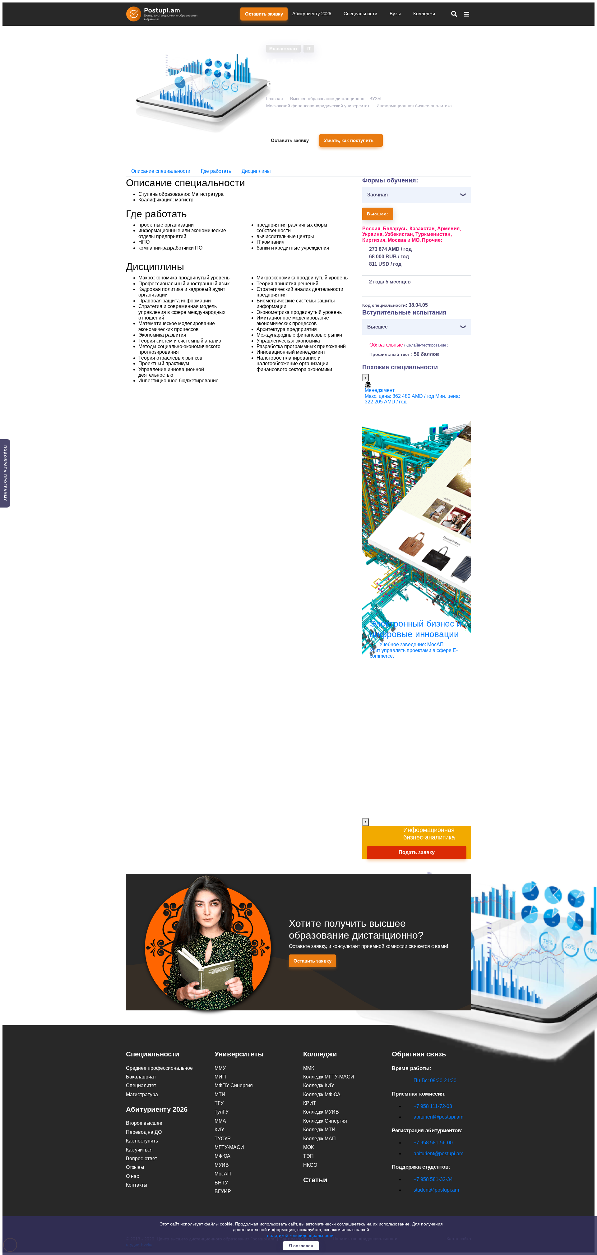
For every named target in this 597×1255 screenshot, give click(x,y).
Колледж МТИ (319, 1129)
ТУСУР (223, 1138)
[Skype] (395, 1200)
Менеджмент (283, 48)
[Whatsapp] (408, 1200)
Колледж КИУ (318, 1085)
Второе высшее (144, 1123)
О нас (132, 1176)
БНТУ (221, 1182)
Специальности (361, 13)
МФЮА (222, 1156)
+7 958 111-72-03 (433, 1106)
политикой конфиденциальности (300, 1235)
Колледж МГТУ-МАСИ (328, 1076)
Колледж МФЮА (321, 1094)
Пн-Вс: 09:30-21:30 (435, 1080)
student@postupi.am (436, 1190)
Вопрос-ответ (141, 1158)
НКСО (310, 1165)
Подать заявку (417, 852)
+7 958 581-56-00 (433, 1142)
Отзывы (135, 1167)
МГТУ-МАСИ (229, 1147)
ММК (308, 1068)
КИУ (219, 1129)
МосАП (223, 1173)
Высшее (377, 326)
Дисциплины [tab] (256, 171)
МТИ (220, 1094)
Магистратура (142, 1094)
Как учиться (139, 1149)
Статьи (315, 1180)
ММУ (220, 1068)
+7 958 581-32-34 (433, 1179)
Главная (274, 98)
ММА (220, 1121)
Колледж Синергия (325, 1121)
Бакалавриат (141, 1076)
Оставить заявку (264, 13)
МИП (220, 1076)
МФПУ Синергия (234, 1085)
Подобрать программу (5, 473)
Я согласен (301, 1245)
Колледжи (424, 13)
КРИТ (309, 1103)
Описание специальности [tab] (160, 171)
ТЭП (308, 1156)
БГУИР (223, 1191)
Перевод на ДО (144, 1132)
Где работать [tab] (216, 171)
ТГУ (219, 1103)
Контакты (136, 1185)
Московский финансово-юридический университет (317, 105)
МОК (308, 1147)
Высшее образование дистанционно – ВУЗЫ (335, 98)
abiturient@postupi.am (438, 1116)
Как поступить (142, 1140)
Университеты (239, 1054)
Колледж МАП (319, 1138)
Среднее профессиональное (159, 1068)
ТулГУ (222, 1112)
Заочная (377, 194)
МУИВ (222, 1165)
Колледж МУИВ (321, 1112)
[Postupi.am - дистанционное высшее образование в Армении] (165, 14)
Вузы (396, 13)
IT (309, 48)
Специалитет (141, 1085)
